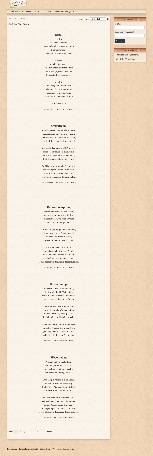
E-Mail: (118, 24)
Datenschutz (45, 449)
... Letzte (48, 431)
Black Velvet (49, 183)
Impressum (12, 449)
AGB (36, 449)
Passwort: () (124, 32)
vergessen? (129, 32)
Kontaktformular (26, 449)
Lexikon (37, 11)
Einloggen (120, 41)
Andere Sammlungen (64, 11)
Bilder (28, 11)
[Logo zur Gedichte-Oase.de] (18, 4)
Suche (47, 11)
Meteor (49, 109)
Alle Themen (16, 11)
